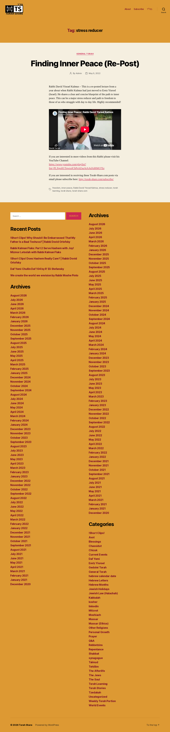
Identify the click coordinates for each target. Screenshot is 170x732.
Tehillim (94, 666)
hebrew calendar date (102, 576)
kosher (93, 602)
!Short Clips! (97, 533)
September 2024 (20, 390)
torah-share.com (79, 191)
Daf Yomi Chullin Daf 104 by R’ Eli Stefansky (37, 268)
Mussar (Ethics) (99, 623)
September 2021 (20, 545)
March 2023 (17, 467)
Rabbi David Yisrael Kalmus (85, 188)
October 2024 (19, 386)
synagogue (96, 658)
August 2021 (18, 549)
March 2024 (17, 416)
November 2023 (20, 433)
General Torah (85, 54)
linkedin (94, 606)
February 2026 (19, 317)
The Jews (95, 675)
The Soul (94, 679)
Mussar (93, 619)
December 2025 (20, 325)
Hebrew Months (99, 584)
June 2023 (17, 455)
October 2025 (19, 334)
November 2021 (20, 536)
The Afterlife (97, 670)
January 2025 (19, 373)
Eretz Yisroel (97, 563)
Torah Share (25, 725)
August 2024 (18, 394)
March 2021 (17, 571)
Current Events (98, 554)
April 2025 (16, 360)
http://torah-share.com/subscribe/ (96, 179)
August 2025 (18, 343)
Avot (92, 537)
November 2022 (20, 485)
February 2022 (19, 523)
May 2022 (16, 510)
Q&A (91, 640)
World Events (97, 705)
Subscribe (139, 9)
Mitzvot (93, 610)
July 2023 (16, 450)
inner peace (66, 188)
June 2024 (17, 403)
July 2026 (16, 299)
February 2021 (19, 575)
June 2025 (17, 351)
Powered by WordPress (47, 725)
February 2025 (19, 368)
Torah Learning (98, 683)
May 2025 (16, 355)
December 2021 (20, 532)
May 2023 (16, 459)
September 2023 (20, 442)
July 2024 (16, 398)
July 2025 (16, 347)
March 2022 (17, 519)
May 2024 (16, 407)
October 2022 (19, 489)
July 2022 (16, 502)
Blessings (95, 541)
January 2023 (19, 476)
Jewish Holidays (99, 589)
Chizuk (93, 550)
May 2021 (16, 562)
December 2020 (20, 584)
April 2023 (16, 463)
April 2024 (17, 411)
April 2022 (16, 515)
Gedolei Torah (98, 567)
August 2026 (18, 295)
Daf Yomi (94, 558)
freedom (56, 188)
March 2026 (17, 312)
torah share (66, 191)
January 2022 (19, 528)
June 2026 (17, 304)
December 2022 (20, 480)
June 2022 (17, 506)
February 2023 (19, 472)
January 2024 (19, 424)
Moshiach (95, 614)
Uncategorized (98, 696)
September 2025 (20, 338)
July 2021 (16, 554)
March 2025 (17, 364)
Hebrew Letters (98, 580)
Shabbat (94, 653)
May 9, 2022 (94, 73)
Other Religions (98, 627)
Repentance (96, 649)
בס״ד (149, 9)
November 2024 (20, 381)
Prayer (93, 636)
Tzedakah (95, 692)
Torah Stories (97, 688)
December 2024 (20, 377)
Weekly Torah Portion (102, 701)
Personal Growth (99, 632)
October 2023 (19, 437)
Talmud (93, 662)
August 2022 (18, 498)
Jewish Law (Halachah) (103, 593)
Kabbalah (94, 597)
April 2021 (16, 567)
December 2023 (20, 429)
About (128, 9)
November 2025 (20, 330)
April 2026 (17, 308)
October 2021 (18, 541)
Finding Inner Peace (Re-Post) (85, 63)
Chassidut (95, 546)
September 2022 (20, 493)
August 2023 (18, 446)
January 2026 (19, 321)
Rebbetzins (96, 645)
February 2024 (19, 420)
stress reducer (105, 188)
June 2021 (16, 558)
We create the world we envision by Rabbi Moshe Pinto (44, 275)
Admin (79, 73)
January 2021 (18, 579)
